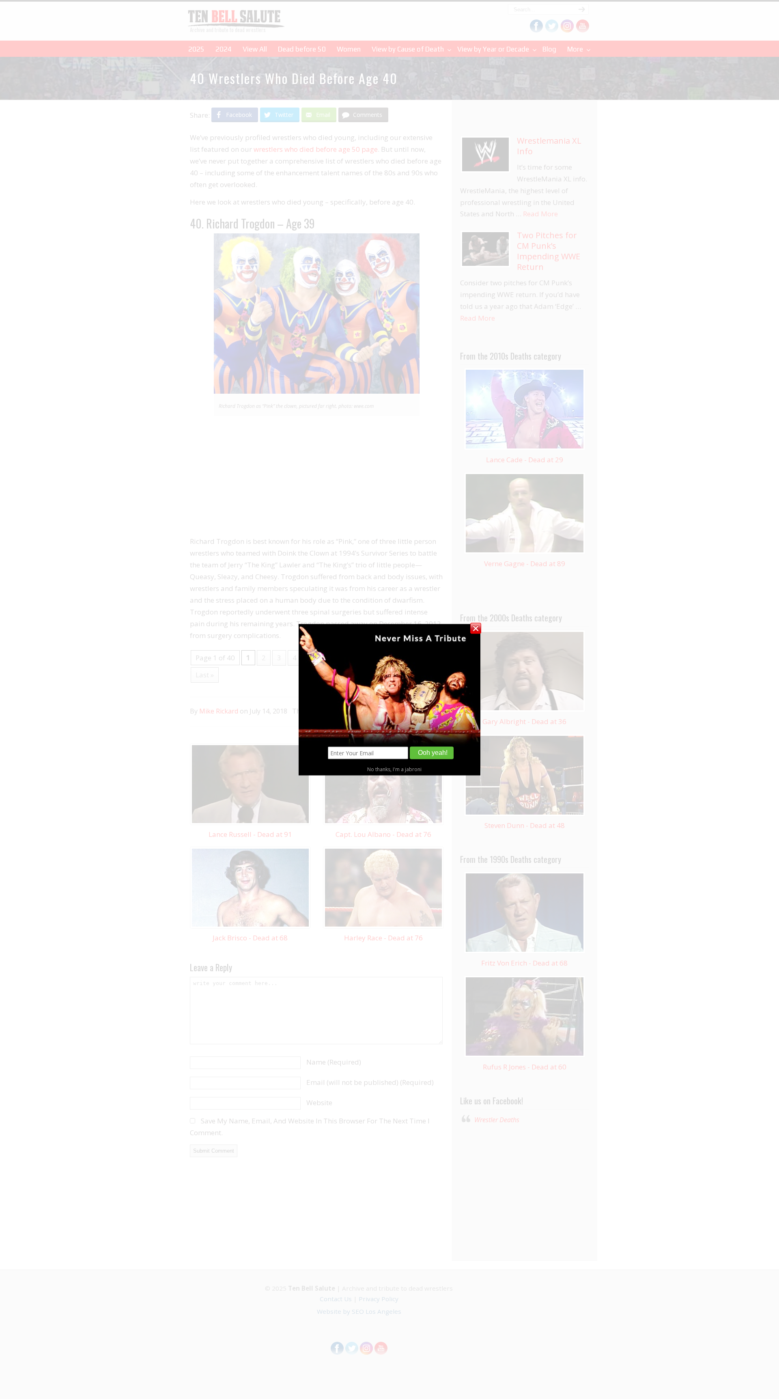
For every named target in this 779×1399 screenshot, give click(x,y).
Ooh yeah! (433, 752)
